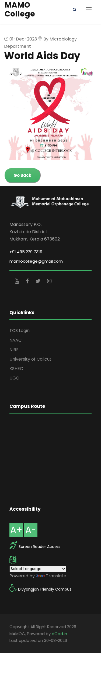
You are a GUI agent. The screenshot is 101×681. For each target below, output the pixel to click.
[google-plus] (17, 281)
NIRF (14, 350)
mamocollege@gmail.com (36, 261)
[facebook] (28, 281)
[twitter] (39, 281)
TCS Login (19, 330)
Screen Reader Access (40, 546)
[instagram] (49, 281)
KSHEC (16, 368)
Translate (56, 576)
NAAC (15, 340)
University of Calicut (30, 359)
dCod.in (59, 633)
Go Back (22, 175)
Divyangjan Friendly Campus (44, 589)
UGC (14, 378)
